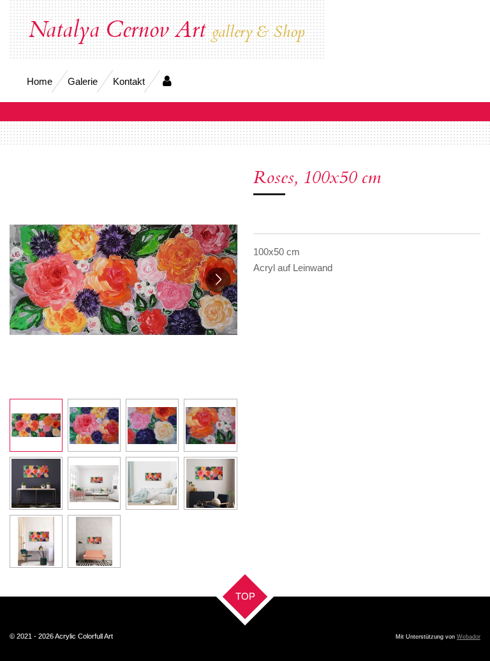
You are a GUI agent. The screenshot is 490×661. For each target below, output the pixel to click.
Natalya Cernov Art (167, 30)
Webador (468, 637)
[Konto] (166, 81)
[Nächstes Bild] (218, 280)
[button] (36, 425)
